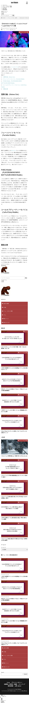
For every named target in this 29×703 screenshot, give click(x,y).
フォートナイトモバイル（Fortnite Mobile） (14, 79)
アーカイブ (3, 547)
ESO (3, 14)
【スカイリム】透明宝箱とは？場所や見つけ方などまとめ (14, 456)
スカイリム (4, 5)
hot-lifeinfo (14, 2)
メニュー (4, 700)
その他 (4, 307)
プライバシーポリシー (16, 682)
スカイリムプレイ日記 (7, 6)
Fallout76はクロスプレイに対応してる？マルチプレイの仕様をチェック (14, 432)
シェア (4, 696)
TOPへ (3, 702)
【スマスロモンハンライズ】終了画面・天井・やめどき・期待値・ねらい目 (14, 347)
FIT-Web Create (12, 690)
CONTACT (4, 7)
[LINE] (1, 699)
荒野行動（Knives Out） (9, 77)
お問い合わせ (18, 686)
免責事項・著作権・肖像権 (10, 684)
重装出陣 (5, 89)
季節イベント (6, 318)
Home (8, 682)
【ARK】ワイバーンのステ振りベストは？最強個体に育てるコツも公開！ (14, 410)
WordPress (24, 690)
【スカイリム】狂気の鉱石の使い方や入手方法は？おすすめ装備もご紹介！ (14, 497)
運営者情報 (4, 9)
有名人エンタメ (6, 322)
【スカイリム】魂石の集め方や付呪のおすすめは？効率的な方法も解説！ (14, 539)
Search (2, 672)
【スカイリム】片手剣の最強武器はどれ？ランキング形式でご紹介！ (14, 476)
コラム (4, 314)
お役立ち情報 (6, 303)
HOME (3, 17)
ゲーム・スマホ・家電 (7, 6)
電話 (3, 701)
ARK (3, 13)
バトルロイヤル (14, 67)
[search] (13, 15)
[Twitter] (1, 698)
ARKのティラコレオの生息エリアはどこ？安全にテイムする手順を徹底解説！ (14, 389)
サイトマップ (22, 684)
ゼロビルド (13, 150)
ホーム (3, 695)
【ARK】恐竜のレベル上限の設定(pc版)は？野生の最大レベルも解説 (14, 518)
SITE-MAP (4, 8)
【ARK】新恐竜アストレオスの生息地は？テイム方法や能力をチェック (14, 368)
